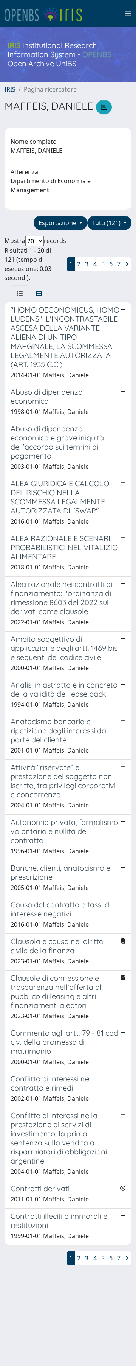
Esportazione (58, 223)
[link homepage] (46, 14)
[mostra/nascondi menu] (128, 13)
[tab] (20, 293)
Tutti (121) (107, 223)
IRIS (10, 89)
